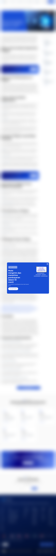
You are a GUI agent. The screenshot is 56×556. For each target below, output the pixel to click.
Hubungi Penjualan (13, 288)
